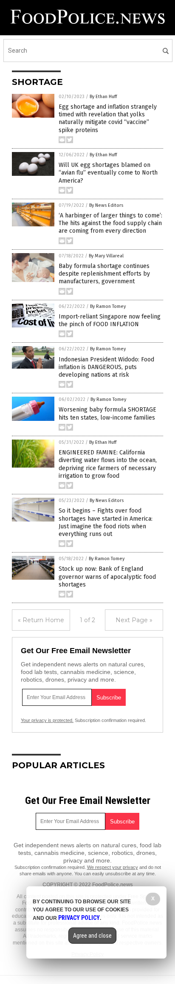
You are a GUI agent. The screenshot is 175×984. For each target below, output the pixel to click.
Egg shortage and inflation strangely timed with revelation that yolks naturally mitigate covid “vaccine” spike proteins (108, 118)
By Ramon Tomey (108, 306)
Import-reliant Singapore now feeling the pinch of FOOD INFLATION (110, 320)
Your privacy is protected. (47, 720)
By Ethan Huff (103, 96)
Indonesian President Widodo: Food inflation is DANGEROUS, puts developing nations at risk (106, 367)
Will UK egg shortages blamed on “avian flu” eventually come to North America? (108, 172)
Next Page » (134, 620)
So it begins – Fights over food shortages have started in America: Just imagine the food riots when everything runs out (105, 522)
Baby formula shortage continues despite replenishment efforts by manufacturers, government (104, 273)
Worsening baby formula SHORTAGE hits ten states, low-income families (107, 413)
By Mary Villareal (106, 256)
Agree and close (92, 935)
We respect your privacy (112, 867)
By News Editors (106, 205)
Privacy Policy (79, 917)
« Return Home (41, 620)
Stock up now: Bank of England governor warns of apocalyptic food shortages (107, 576)
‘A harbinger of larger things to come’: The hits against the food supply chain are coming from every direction (110, 223)
